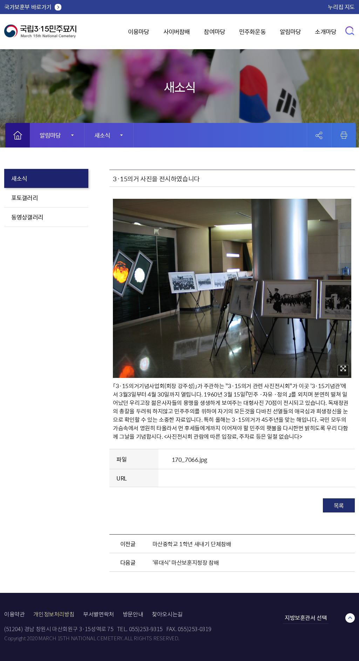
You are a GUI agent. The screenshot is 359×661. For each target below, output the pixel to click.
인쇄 (344, 135)
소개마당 (325, 31)
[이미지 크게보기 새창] (343, 370)
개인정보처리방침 (53, 614)
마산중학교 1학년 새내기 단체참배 (192, 543)
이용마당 (138, 31)
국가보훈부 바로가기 (28, 6)
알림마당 (290, 31)
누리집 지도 (341, 6)
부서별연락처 (98, 614)
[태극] (40, 34)
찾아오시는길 (167, 614)
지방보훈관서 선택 (306, 617)
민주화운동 (252, 31)
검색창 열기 (350, 30)
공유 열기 (319, 135)
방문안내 (133, 614)
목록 (339, 505)
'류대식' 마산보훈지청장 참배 (186, 562)
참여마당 (214, 31)
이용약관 (14, 614)
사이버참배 (176, 31)
